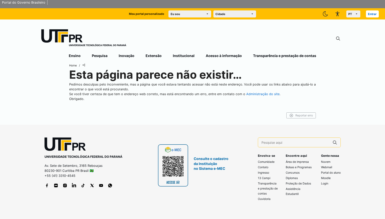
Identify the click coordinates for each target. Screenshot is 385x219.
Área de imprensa (297, 161)
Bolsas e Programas (299, 167)
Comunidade (266, 161)
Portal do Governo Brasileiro (23, 2)
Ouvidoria (264, 199)
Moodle (326, 178)
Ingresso (263, 172)
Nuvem (325, 161)
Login (324, 183)
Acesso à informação (224, 56)
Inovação (126, 56)
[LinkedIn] (74, 185)
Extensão (154, 56)
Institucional (184, 56)
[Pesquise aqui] (334, 142)
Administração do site (263, 94)
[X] (92, 185)
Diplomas (292, 178)
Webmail (326, 167)
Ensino (75, 56)
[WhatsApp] (110, 185)
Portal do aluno (331, 172)
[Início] (83, 38)
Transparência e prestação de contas (284, 56)
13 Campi (264, 178)
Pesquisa (99, 56)
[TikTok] (83, 185)
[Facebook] (47, 185)
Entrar (372, 14)
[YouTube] (101, 185)
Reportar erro (304, 115)
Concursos (293, 172)
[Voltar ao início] (67, 145)
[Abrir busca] (338, 39)
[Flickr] (56, 185)
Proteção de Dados (298, 183)
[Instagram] (65, 185)
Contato (263, 167)
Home (73, 65)
